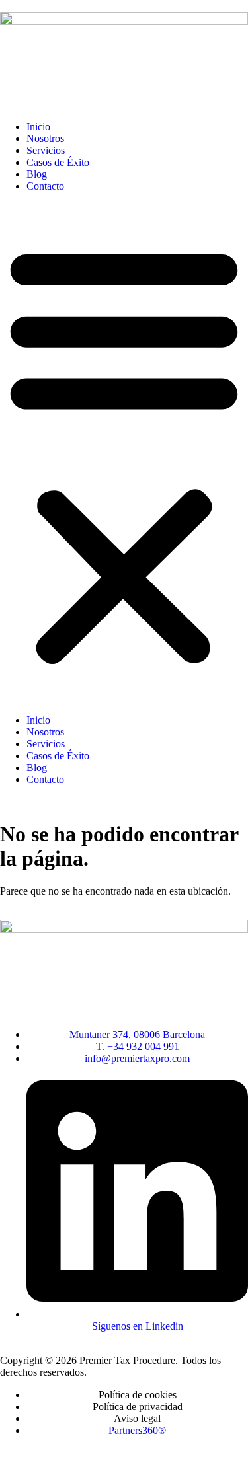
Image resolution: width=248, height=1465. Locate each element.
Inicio (38, 126)
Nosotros (45, 138)
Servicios (45, 150)
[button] (124, 453)
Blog (36, 174)
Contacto (45, 186)
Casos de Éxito (57, 162)
